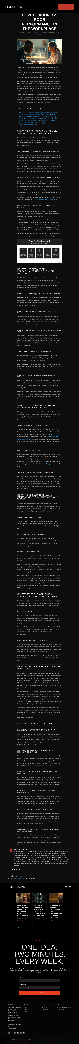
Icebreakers (45, 1010)
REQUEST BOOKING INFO (64, 7)
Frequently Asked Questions (28, 125)
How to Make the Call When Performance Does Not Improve (38, 121)
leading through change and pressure (46, 199)
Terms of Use (60, 1039)
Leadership (52, 32)
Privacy (54, 1039)
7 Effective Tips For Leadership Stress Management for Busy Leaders (56, 912)
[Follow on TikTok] (21, 1033)
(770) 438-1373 (12, 1028)
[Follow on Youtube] (24, 1033)
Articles (44, 1007)
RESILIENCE (61, 1010)
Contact (46, 7)
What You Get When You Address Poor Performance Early (37, 117)
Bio (31, 7)
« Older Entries (20, 927)
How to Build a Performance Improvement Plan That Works (38, 119)
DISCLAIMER (67, 1039)
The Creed (45, 1012)
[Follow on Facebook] (9, 1033)
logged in (19, 879)
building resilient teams (52, 464)
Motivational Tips (21, 918)
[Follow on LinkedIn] (18, 1033)
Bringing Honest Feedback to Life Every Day (33, 123)
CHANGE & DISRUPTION (65, 1007)
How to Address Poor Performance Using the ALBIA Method (38, 115)
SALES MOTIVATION (64, 1012)
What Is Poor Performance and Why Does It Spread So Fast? (38, 113)
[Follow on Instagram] (15, 1033)
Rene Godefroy (28, 32)
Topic (26, 1012)
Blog (53, 7)
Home (26, 7)
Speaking (37, 7)
